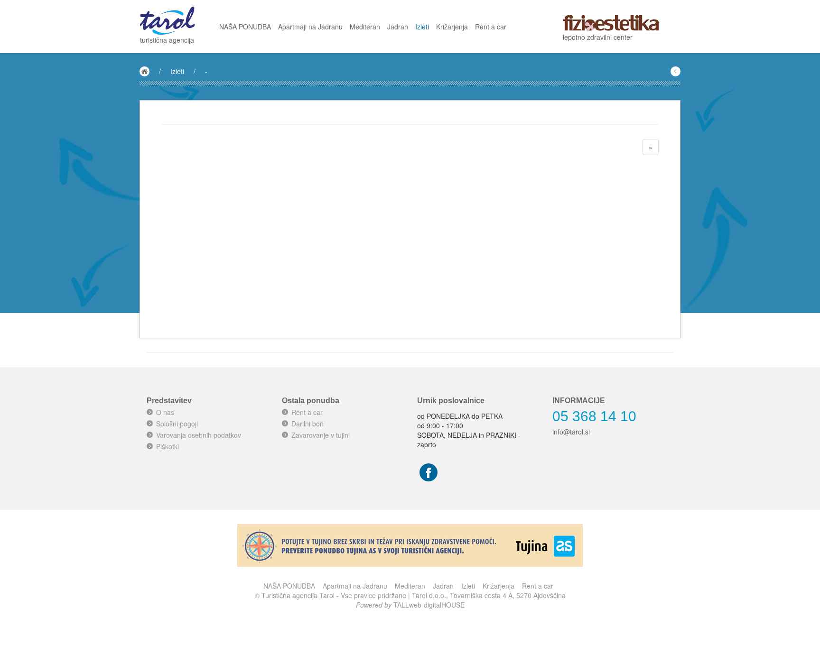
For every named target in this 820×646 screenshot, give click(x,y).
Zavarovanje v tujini (320, 435)
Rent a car (490, 26)
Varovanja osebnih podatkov (198, 435)
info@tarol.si (571, 431)
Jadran (397, 26)
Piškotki (167, 446)
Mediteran (365, 26)
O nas (165, 412)
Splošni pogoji (177, 423)
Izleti (422, 26)
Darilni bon (307, 423)
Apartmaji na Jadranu (310, 26)
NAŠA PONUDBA (245, 26)
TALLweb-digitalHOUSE (429, 604)
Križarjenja (452, 26)
